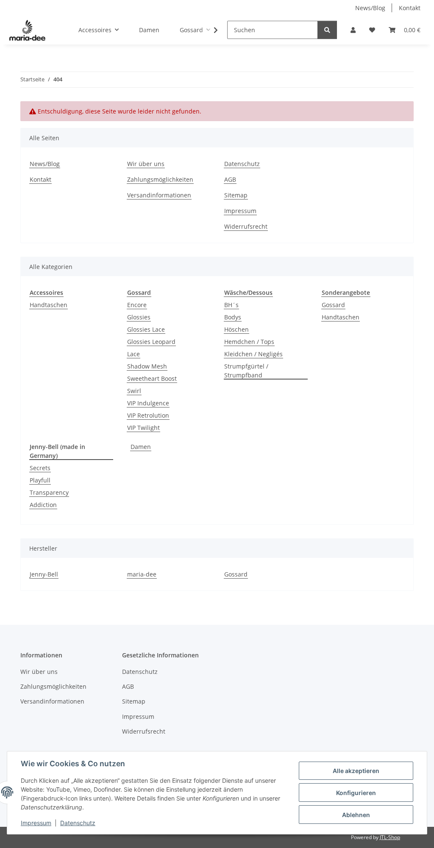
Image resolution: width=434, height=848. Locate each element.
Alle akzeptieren (356, 770)
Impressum (36, 822)
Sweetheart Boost (152, 378)
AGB (230, 179)
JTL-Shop (390, 837)
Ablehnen (356, 814)
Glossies (138, 317)
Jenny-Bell (44, 574)
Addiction (43, 505)
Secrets (40, 468)
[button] (353, 29)
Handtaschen (48, 305)
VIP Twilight (143, 428)
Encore (137, 305)
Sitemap (236, 195)
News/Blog (370, 8)
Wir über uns (145, 164)
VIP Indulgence (148, 403)
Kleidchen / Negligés (253, 354)
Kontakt (409, 8)
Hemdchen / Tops (249, 342)
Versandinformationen (159, 195)
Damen (141, 447)
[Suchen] (327, 30)
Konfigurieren (356, 792)
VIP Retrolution (148, 415)
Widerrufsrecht (245, 226)
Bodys (232, 317)
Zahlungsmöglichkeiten (160, 179)
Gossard (333, 305)
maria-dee (141, 574)
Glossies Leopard (151, 342)
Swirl (134, 391)
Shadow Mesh (147, 366)
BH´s (231, 305)
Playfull (40, 480)
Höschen (236, 329)
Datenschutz (77, 822)
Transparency (49, 492)
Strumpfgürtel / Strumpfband (246, 370)
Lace (133, 354)
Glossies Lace (146, 329)
